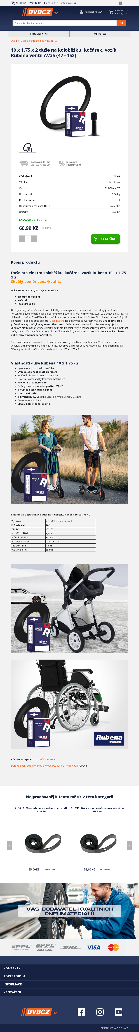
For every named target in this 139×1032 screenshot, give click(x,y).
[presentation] (9, 845)
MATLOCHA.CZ (121, 1028)
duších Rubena (47, 759)
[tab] (69, 968)
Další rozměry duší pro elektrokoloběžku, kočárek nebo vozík (44, 765)
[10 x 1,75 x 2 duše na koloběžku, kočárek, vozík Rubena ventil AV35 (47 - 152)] (69, 105)
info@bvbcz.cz (68, 2)
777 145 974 (35, 2)
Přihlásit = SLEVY (94, 11)
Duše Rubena (57, 320)
